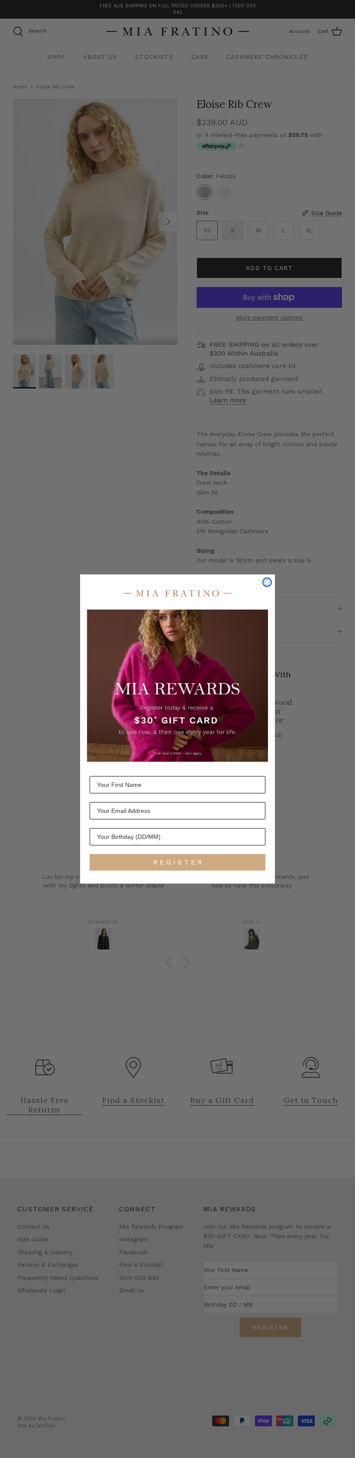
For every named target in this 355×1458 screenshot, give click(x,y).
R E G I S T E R (177, 862)
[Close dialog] (267, 582)
